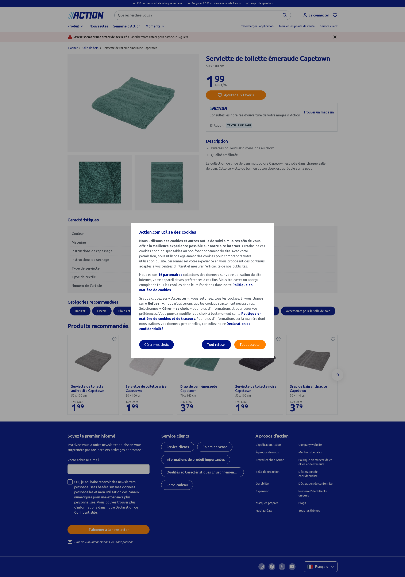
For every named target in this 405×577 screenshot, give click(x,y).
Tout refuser (216, 344)
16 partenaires (170, 275)
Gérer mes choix (156, 344)
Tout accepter (250, 344)
